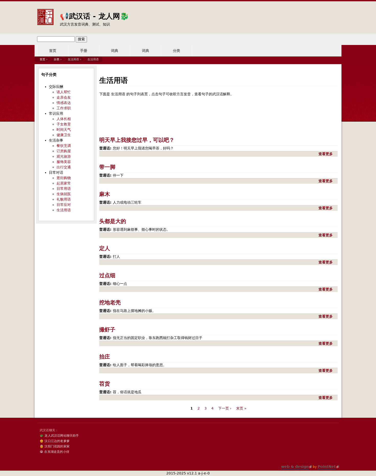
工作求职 (64, 108)
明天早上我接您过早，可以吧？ (136, 140)
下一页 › (224, 408)
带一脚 (107, 167)
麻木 (104, 194)
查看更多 (326, 154)
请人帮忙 (64, 92)
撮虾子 (107, 330)
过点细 (107, 275)
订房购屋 (64, 151)
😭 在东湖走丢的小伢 (54, 452)
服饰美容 (64, 162)
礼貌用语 (64, 199)
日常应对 (64, 205)
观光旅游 (64, 156)
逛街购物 (64, 178)
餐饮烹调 (64, 146)
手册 (83, 51)
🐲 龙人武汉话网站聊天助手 (59, 435)
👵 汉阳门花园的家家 (55, 446)
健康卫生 (64, 135)
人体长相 (64, 119)
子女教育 (64, 124)
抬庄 (104, 357)
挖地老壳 (110, 302)
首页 (52, 51)
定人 (104, 248)
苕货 (104, 384)
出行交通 (64, 167)
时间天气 (64, 129)
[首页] (45, 13)
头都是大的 (112, 221)
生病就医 (64, 194)
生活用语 (64, 210)
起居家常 (64, 183)
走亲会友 (64, 97)
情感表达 (64, 103)
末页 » (241, 408)
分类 (176, 51)
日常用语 (64, 189)
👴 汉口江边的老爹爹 (55, 441)
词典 (114, 51)
